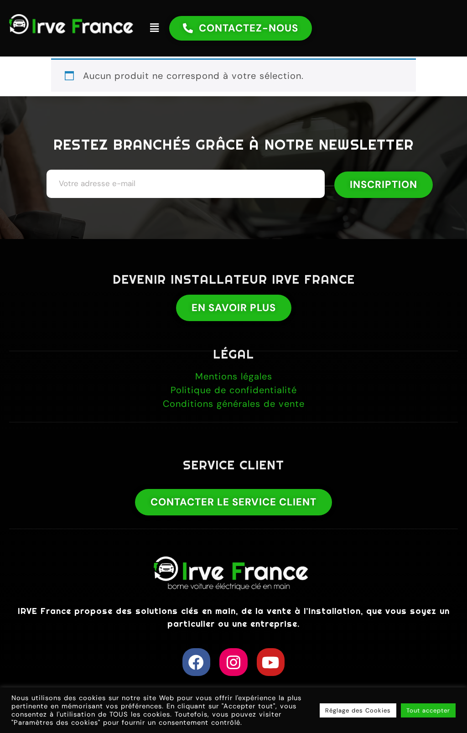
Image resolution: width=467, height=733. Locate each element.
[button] (154, 27)
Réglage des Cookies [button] (358, 710)
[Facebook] (196, 662)
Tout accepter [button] (428, 710)
